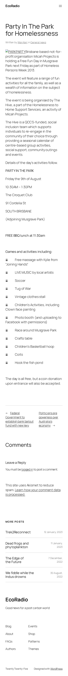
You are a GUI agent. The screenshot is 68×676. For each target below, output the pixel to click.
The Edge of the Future (14, 560)
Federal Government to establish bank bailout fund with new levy (19, 419)
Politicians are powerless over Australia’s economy (48, 419)
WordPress (56, 668)
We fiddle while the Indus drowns (19, 574)
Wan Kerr (23, 42)
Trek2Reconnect (18, 532)
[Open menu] (60, 6)
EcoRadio (12, 6)
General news (38, 42)
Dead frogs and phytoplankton (17, 545)
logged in (27, 469)
